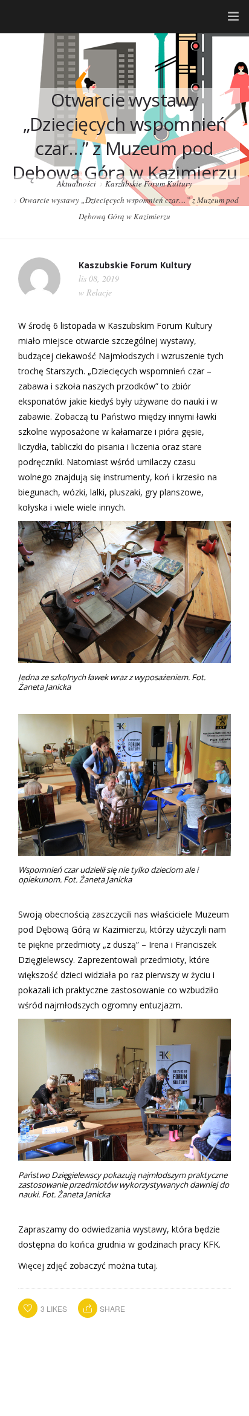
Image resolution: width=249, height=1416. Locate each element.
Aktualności (76, 183)
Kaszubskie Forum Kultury (148, 183)
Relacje (99, 292)
